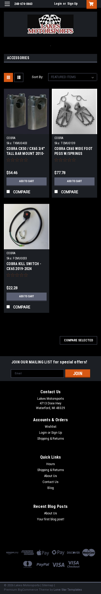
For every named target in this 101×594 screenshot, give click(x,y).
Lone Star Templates (68, 589)
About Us (50, 476)
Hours (50, 464)
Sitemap (47, 585)
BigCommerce (28, 589)
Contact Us (50, 482)
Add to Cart (26, 181)
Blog (50, 488)
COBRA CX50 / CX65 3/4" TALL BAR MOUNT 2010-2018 (25, 154)
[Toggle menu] (7, 7)
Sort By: (37, 77)
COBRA (10, 138)
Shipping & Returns (50, 438)
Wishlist (50, 427)
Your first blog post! (50, 519)
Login (58, 3)
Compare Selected (78, 340)
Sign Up (72, 3)
